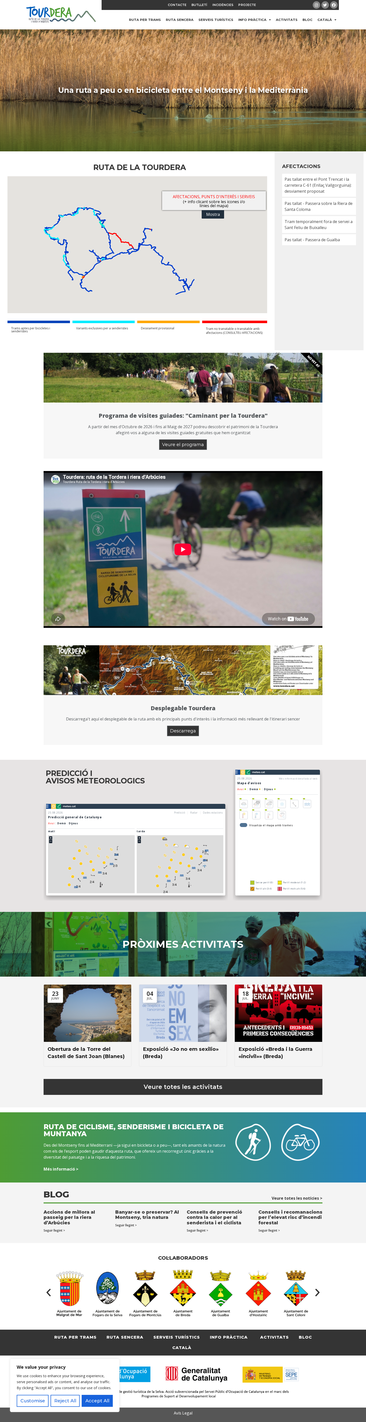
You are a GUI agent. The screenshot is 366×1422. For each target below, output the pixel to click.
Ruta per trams (145, 20)
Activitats (287, 20)
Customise (32, 1401)
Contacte (177, 5)
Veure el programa (183, 444)
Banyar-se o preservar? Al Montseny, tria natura (147, 1214)
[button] (49, 1293)
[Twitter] (325, 5)
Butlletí (199, 5)
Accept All (97, 1401)
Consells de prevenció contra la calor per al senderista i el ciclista (214, 1217)
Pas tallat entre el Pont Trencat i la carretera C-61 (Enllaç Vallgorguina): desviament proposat (318, 185)
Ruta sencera (179, 20)
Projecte (247, 5)
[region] (65, 1385)
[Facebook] (334, 5)
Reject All (65, 1401)
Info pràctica (252, 20)
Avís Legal (183, 1413)
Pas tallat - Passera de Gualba (312, 239)
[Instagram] (316, 5)
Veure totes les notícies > (297, 1198)
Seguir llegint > (54, 1230)
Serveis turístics (215, 20)
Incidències (223, 5)
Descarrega (183, 731)
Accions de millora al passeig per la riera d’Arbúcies (69, 1217)
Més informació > (61, 1169)
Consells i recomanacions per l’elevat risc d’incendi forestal (290, 1217)
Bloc (307, 20)
